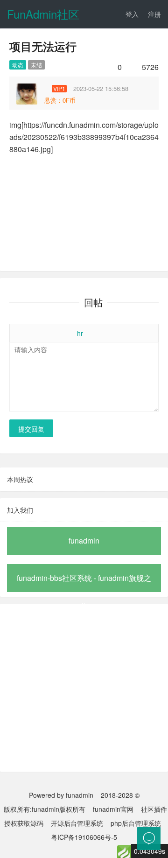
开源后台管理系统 (77, 823)
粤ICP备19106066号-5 (84, 837)
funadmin (84, 540)
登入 (132, 14)
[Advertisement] (84, 688)
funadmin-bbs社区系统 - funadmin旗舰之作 (84, 582)
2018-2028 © (120, 795)
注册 (154, 14)
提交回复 (31, 428)
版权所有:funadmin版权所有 (44, 809)
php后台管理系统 (136, 823)
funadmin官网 (113, 809)
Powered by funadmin (61, 795)
